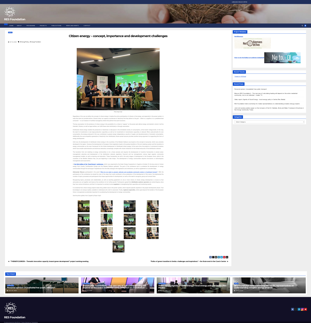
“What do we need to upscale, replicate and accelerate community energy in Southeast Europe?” (129, 172)
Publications (57, 25)
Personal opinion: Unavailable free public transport (250, 89)
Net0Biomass (238, 36)
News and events (72, 25)
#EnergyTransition (35, 42)
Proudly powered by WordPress (12, 322)
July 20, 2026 (12, 290)
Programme (30, 25)
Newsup (27, 322)
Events (10, 32)
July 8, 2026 (163, 290)
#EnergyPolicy (24, 42)
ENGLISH (240, 2)
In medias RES (10, 285)
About (19, 25)
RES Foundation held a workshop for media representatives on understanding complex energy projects (267, 104)
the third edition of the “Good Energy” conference (88, 164)
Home (11, 25)
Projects (43, 25)
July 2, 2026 (239, 290)
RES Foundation (14, 19)
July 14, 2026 (88, 290)
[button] (302, 25)
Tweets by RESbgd (240, 76)
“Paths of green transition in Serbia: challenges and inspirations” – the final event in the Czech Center (188, 261)
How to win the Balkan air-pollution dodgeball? (249, 57)
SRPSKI (245, 2)
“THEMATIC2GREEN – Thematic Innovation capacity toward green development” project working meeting (49, 261)
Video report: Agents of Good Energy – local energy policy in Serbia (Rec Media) (259, 99)
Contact (87, 25)
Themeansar (34, 322)
